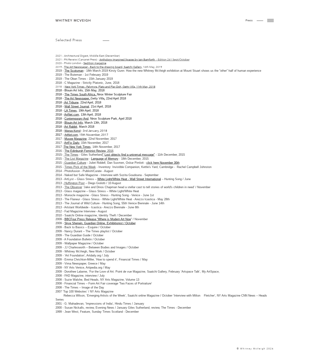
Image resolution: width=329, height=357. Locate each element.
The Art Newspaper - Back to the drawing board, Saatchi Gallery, (103, 67)
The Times (71, 94)
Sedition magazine (94, 63)
